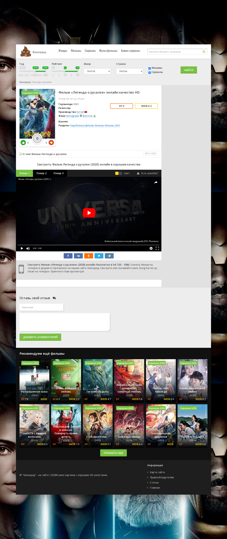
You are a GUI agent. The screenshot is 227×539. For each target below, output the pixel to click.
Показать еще (113, 452)
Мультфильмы (108, 50)
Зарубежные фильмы (82, 125)
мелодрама (72, 115)
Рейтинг (57, 64)
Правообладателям (162, 477)
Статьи (154, 482)
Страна (121, 64)
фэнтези (88, 115)
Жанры (63, 50)
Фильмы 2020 (112, 125)
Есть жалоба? (149, 173)
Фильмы (76, 50)
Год (22, 64)
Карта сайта (157, 472)
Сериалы (90, 50)
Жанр (87, 64)
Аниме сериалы (130, 50)
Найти (188, 70)
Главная (155, 487)
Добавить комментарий (40, 337)
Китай (80, 111)
